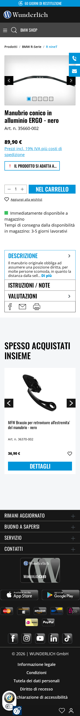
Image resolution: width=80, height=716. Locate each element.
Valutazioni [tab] (22, 296)
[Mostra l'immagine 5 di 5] (51, 99)
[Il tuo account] (71, 710)
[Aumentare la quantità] (22, 189)
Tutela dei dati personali (37, 680)
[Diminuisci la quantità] (9, 189)
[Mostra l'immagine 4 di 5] (45, 99)
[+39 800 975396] (74, 58)
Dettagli (40, 466)
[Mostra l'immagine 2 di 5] (34, 99)
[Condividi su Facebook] (10, 306)
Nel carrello (52, 189)
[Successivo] (71, 80)
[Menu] (5, 29)
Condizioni (36, 672)
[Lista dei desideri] (62, 710)
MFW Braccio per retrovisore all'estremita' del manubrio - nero (39, 425)
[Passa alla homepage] (26, 14)
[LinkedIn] (54, 638)
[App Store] (19, 595)
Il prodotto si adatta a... (35, 166)
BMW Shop (28, 30)
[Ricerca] (14, 29)
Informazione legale (37, 664)
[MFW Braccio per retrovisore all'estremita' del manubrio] (40, 393)
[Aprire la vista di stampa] (36, 306)
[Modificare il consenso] (17, 710)
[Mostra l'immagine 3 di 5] (40, 99)
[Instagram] (27, 638)
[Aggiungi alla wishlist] (70, 453)
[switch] (9, 706)
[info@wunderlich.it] (74, 71)
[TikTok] (67, 638)
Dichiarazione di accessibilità (40, 697)
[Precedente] (8, 80)
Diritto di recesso (36, 689)
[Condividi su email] (22, 306)
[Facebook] (13, 638)
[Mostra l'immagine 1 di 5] (29, 99)
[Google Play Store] (61, 595)
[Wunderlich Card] (40, 570)
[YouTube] (40, 638)
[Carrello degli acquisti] (77, 29)
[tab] (40, 265)
